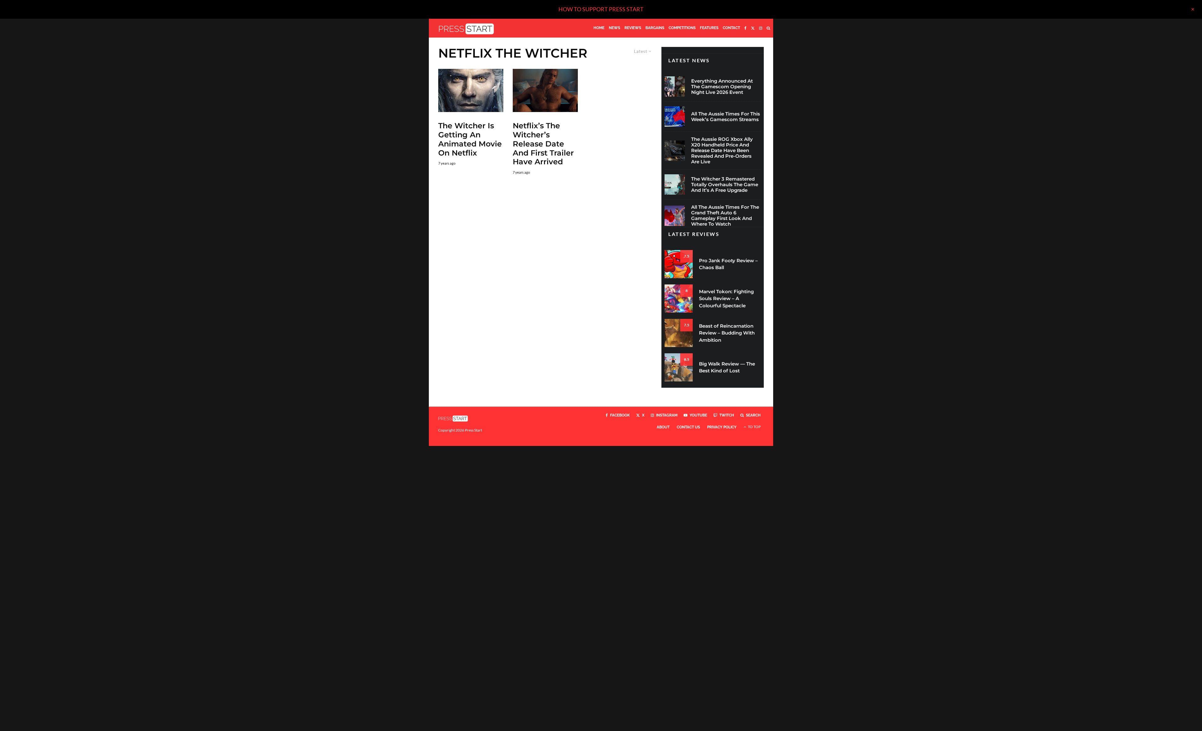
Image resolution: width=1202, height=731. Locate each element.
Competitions (682, 28)
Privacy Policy (722, 427)
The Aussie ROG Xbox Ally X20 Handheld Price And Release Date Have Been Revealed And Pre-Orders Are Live (722, 150)
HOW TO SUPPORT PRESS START (601, 9)
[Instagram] (760, 28)
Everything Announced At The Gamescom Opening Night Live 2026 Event (722, 86)
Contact (731, 28)
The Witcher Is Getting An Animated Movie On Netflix (470, 139)
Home (598, 28)
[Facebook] (745, 28)
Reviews (632, 28)
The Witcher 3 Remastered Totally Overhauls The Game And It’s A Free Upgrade (724, 184)
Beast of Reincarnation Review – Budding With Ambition (727, 333)
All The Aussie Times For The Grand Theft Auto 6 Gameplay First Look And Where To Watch (725, 215)
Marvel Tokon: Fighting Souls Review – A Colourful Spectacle (726, 299)
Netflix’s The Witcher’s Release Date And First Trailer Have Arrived (543, 143)
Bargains (654, 28)
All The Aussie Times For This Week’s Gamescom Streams (725, 116)
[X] (753, 28)
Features (709, 28)
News (614, 28)
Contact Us (688, 427)
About (663, 427)
